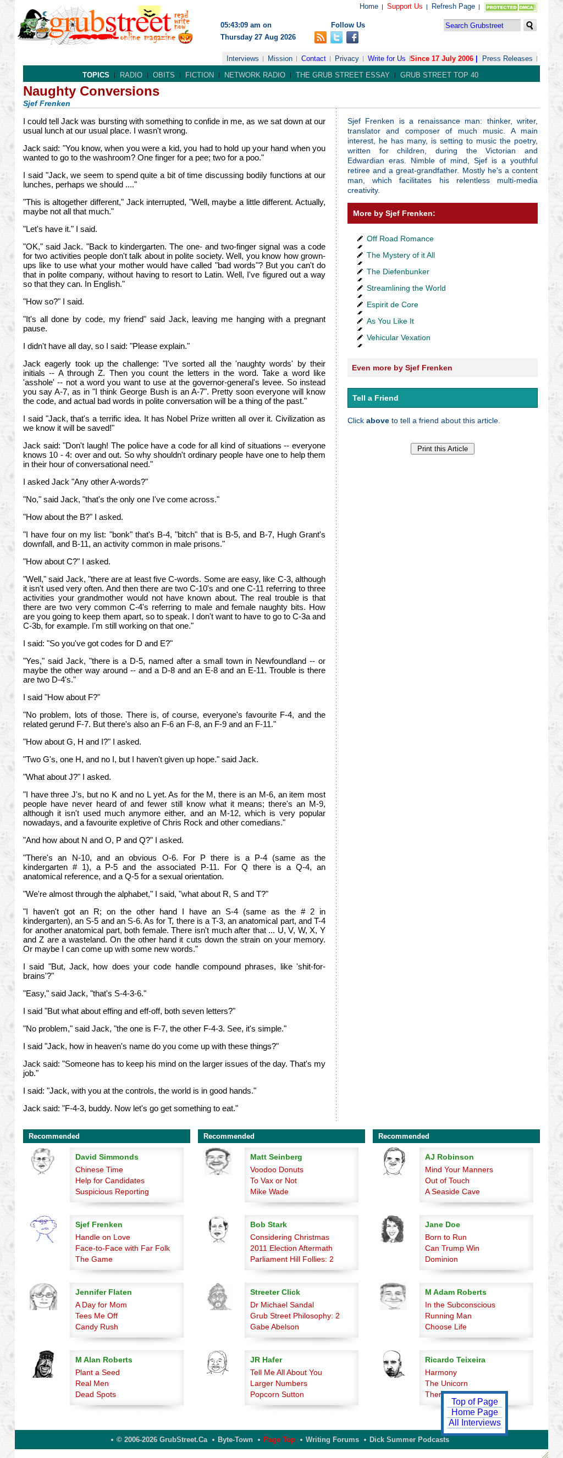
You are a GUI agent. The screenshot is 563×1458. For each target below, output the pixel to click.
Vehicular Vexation (398, 337)
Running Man (448, 1315)
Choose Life (446, 1326)
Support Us (405, 6)
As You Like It (390, 321)
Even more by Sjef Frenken (402, 367)
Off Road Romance (400, 238)
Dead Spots (95, 1394)
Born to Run (446, 1237)
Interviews (243, 58)
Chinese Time (99, 1169)
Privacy (347, 58)
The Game (94, 1259)
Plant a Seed (97, 1372)
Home (369, 6)
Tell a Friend (375, 397)
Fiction (199, 75)
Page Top (279, 1439)
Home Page (474, 1412)
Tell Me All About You (286, 1372)
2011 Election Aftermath (291, 1248)
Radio (131, 75)
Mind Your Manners (459, 1169)
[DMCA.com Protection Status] (508, 9)
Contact (313, 58)
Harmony (441, 1372)
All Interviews (475, 1422)
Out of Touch (447, 1180)
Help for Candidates (110, 1180)
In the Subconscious (460, 1304)
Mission (280, 58)
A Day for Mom (101, 1304)
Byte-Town (235, 1439)
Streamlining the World (406, 288)
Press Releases (507, 58)
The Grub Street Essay (343, 75)
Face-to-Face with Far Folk (122, 1248)
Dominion (441, 1259)
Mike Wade (269, 1191)
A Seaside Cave (452, 1191)
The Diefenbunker (398, 271)
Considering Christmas (289, 1237)
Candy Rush (96, 1326)
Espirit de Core (392, 304)
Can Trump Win (452, 1248)
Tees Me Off (96, 1315)
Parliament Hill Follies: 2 (292, 1259)
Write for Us (387, 58)
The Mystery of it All (401, 255)
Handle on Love (102, 1237)
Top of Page (474, 1401)
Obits (164, 75)
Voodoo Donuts (276, 1169)
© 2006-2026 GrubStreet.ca (162, 1439)
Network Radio (254, 75)
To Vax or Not (273, 1180)
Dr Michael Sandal (282, 1304)
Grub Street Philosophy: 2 (295, 1315)
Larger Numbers (278, 1383)
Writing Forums (332, 1439)
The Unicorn (446, 1383)
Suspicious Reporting (112, 1191)
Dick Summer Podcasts (409, 1439)
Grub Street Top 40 (439, 75)
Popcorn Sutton (277, 1394)
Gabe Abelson (274, 1326)
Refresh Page (453, 6)
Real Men (92, 1383)
